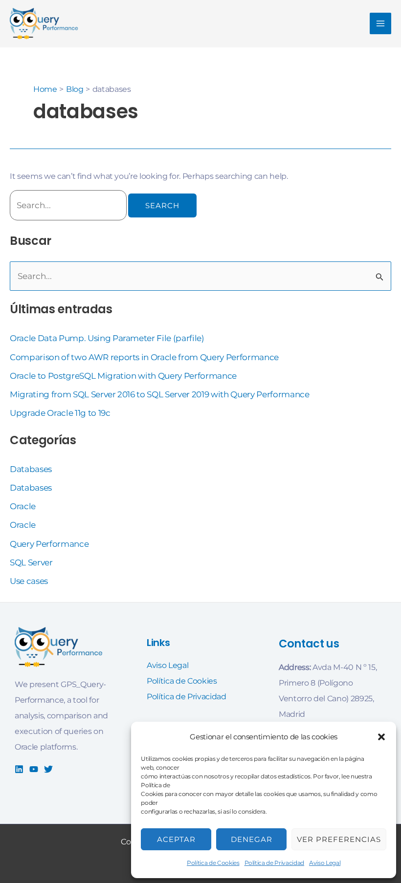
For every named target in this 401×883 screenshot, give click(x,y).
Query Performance (49, 544)
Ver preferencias (339, 839)
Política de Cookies (213, 862)
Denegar (251, 839)
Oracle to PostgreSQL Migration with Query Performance (123, 376)
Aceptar (176, 839)
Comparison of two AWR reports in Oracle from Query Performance (144, 357)
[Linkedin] (19, 769)
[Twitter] (48, 769)
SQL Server (31, 562)
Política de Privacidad (275, 862)
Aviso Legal (324, 862)
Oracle (23, 506)
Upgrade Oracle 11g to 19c (60, 413)
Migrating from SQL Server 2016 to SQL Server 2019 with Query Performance (160, 394)
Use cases (29, 581)
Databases (31, 469)
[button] (381, 737)
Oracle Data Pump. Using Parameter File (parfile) (107, 338)
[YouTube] (33, 769)
